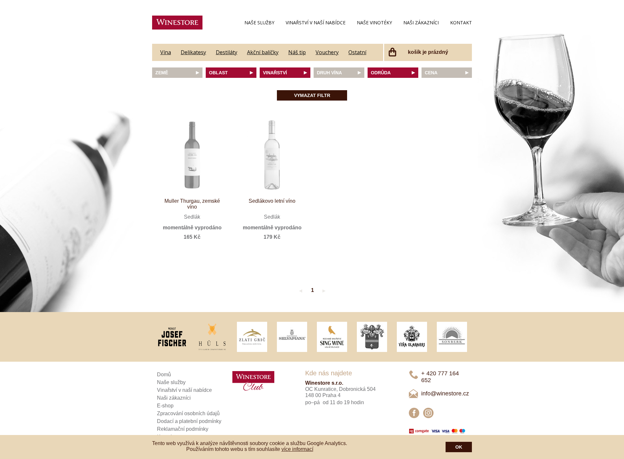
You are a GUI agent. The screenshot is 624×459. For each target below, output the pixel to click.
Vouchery (327, 52)
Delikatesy (193, 52)
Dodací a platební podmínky (189, 421)
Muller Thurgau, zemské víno (192, 204)
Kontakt (461, 22)
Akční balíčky (263, 52)
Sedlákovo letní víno (272, 201)
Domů (164, 374)
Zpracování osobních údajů (188, 413)
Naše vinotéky (374, 22)
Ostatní (357, 52)
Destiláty (226, 52)
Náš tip (297, 52)
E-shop (165, 405)
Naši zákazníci (421, 22)
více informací (297, 449)
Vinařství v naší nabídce (315, 22)
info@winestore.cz (445, 393)
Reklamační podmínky (182, 429)
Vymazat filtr (312, 95)
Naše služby (259, 22)
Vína (165, 52)
